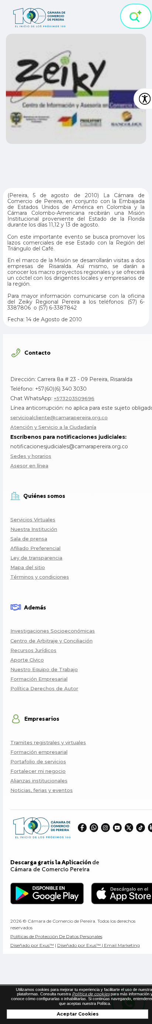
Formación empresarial (39, 752)
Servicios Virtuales (32, 519)
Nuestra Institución (33, 529)
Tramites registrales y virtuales (48, 742)
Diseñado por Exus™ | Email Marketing (98, 945)
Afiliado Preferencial (35, 548)
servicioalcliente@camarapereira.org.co (59, 417)
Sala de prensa (28, 539)
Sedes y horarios (30, 456)
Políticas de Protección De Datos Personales (56, 936)
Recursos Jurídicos (33, 650)
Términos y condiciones (39, 577)
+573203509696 (74, 398)
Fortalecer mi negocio (38, 771)
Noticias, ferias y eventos (41, 790)
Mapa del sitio (27, 567)
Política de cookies (91, 993)
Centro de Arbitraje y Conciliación (51, 641)
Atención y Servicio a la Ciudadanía (53, 427)
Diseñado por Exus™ (32, 945)
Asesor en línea (29, 465)
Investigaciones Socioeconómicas (52, 631)
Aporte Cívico (27, 660)
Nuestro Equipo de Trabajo (44, 669)
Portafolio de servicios (38, 761)
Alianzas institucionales (39, 781)
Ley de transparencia (36, 558)
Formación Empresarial (39, 679)
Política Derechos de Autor (44, 688)
